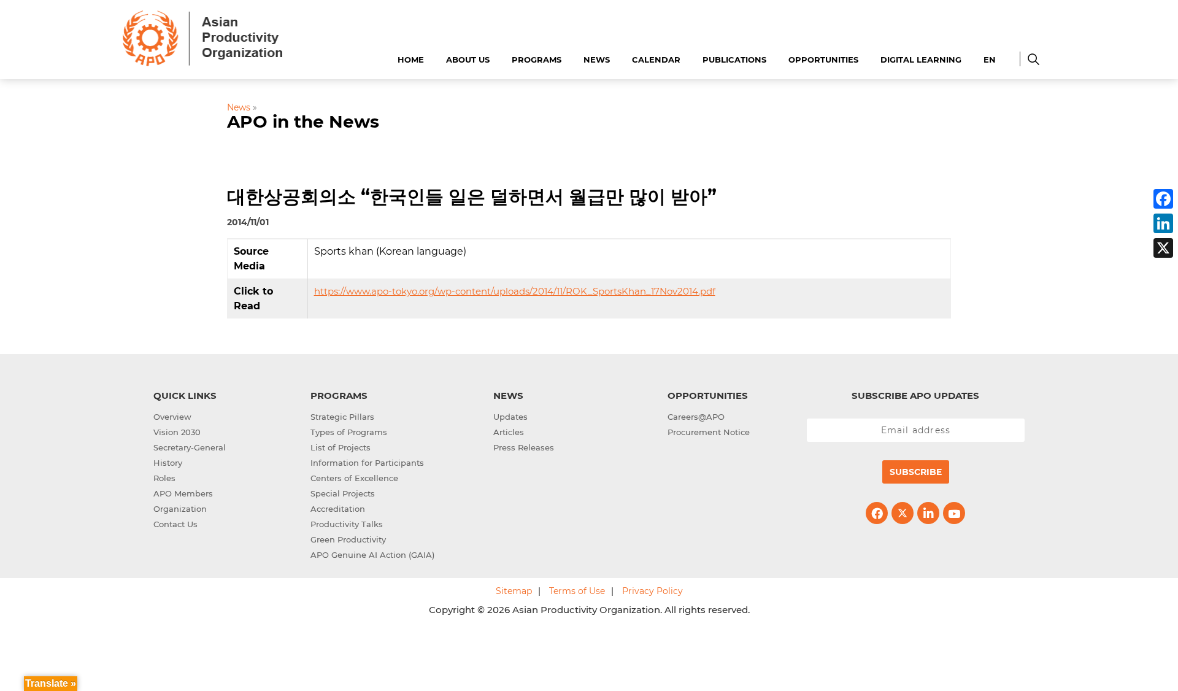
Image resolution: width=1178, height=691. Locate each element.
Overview (172, 417)
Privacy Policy (652, 590)
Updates (510, 417)
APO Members (183, 493)
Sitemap (514, 590)
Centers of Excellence (354, 478)
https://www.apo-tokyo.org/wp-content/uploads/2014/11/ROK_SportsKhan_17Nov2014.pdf (514, 291)
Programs (536, 59)
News (596, 59)
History (167, 463)
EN (990, 59)
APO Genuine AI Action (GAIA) (372, 555)
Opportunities (823, 59)
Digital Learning (920, 59)
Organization (180, 509)
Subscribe (916, 471)
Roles (164, 478)
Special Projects (342, 493)
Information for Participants (367, 463)
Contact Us (175, 524)
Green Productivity (348, 539)
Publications (734, 59)
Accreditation (337, 509)
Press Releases (523, 447)
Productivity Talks (346, 524)
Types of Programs (348, 432)
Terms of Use (577, 590)
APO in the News (303, 121)
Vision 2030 (177, 432)
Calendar (656, 59)
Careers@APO (696, 417)
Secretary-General (189, 447)
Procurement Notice (709, 432)
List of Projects (340, 447)
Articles (508, 432)
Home (411, 59)
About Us (468, 59)
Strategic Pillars (342, 417)
